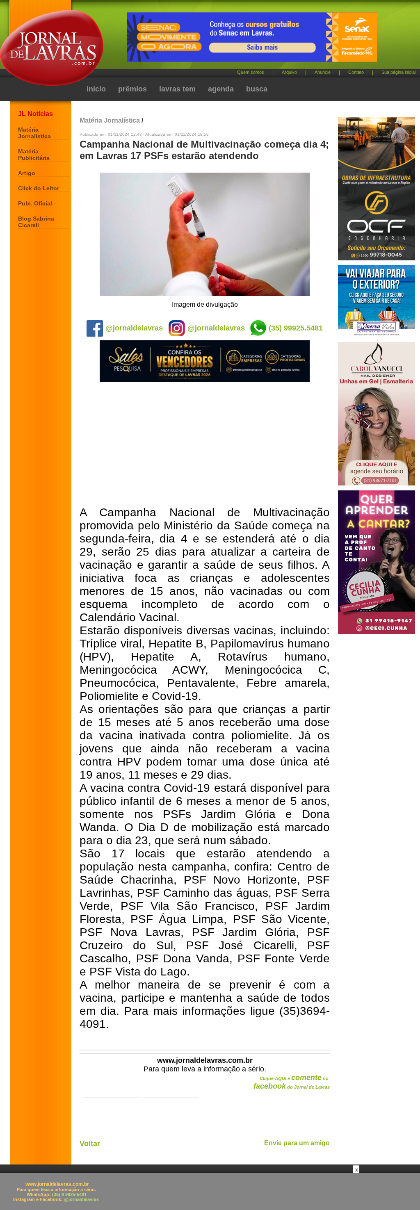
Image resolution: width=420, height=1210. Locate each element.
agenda (221, 89)
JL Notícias (35, 113)
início (96, 89)
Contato (356, 72)
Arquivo (289, 72)
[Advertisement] (205, 444)
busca (256, 89)
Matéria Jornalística (34, 132)
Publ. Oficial (35, 203)
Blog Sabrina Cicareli (36, 221)
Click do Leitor (38, 188)
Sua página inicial (398, 72)
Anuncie (323, 72)
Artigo (26, 173)
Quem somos (250, 72)
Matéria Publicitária (34, 154)
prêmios (132, 89)
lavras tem (177, 89)
